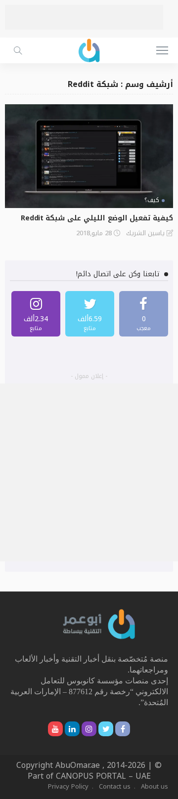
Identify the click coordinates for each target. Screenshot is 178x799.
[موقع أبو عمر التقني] (99, 623)
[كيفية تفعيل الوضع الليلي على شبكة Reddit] (89, 156)
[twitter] (89, 313)
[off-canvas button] (162, 50)
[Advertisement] (84, 17)
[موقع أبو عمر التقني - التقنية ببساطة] (89, 49)
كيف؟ (151, 200)
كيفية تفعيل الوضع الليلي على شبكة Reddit (97, 218)
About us (154, 786)
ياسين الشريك (145, 233)
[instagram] (35, 313)
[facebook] (143, 313)
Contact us (115, 786)
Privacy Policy (68, 786)
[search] (18, 50)
